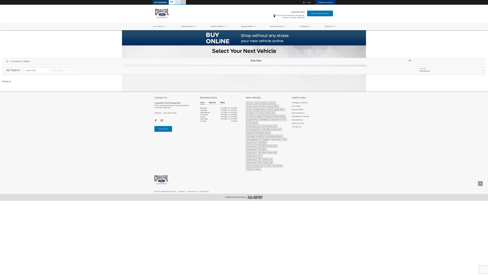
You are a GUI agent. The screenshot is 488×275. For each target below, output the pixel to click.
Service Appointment (320, 13)
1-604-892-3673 (298, 12)
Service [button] (212, 103)
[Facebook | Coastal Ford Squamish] (155, 121)
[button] (160, 2)
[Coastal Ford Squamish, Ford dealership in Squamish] (162, 13)
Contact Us (163, 129)
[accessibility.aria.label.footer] (255, 197)
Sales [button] (202, 103)
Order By (423, 68)
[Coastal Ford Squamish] (161, 180)
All (410, 60)
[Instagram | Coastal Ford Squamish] (162, 121)
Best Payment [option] (425, 71)
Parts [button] (222, 103)
